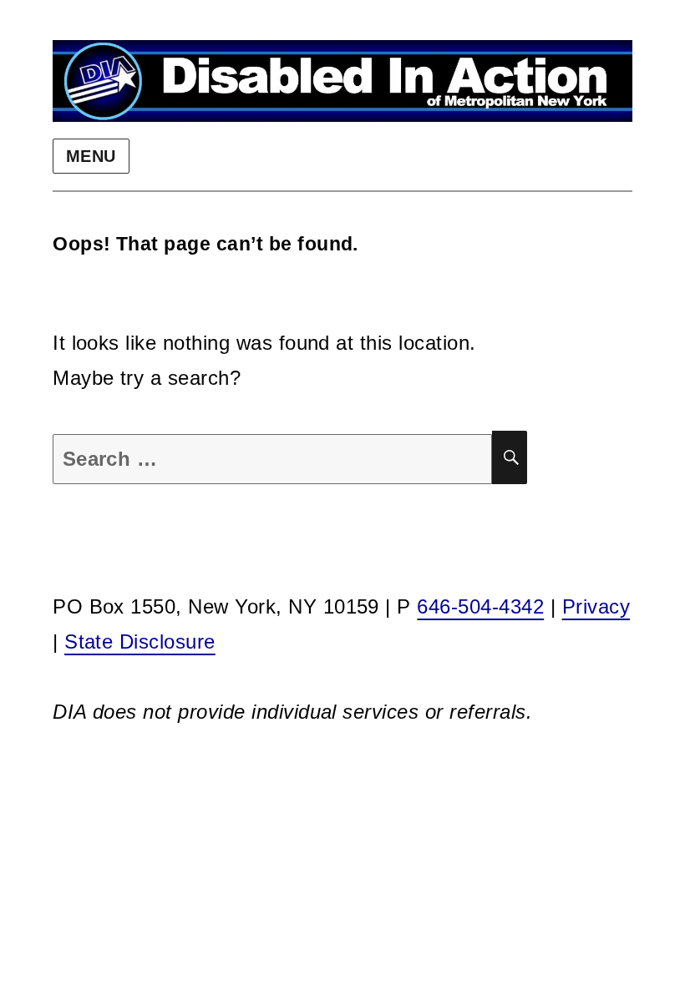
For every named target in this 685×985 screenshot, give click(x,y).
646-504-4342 (480, 606)
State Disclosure (140, 641)
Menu (91, 156)
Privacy (596, 606)
